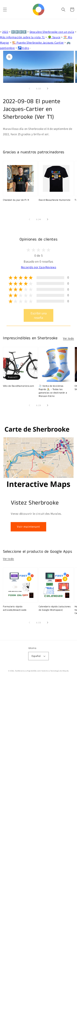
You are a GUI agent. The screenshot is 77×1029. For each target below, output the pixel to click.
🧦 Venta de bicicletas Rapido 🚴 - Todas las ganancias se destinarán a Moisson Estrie (53, 391)
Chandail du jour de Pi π (16, 200)
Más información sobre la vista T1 (22, 37)
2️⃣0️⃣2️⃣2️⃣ (18, 32)
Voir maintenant (28, 526)
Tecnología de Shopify (59, 671)
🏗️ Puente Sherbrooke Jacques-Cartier (38, 42)
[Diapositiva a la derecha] (47, 88)
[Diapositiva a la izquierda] (29, 88)
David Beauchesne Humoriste (54, 200)
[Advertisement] (38, 853)
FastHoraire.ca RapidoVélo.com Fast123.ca (32, 671)
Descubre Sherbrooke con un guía (52, 32)
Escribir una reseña (39, 315)
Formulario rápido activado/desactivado (14, 608)
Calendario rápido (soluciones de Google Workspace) (54, 608)
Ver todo (68, 338)
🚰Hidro (23, 48)
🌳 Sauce (54, 37)
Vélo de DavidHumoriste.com (18, 386)
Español (36, 656)
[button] (5, 9)
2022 (5, 32)
